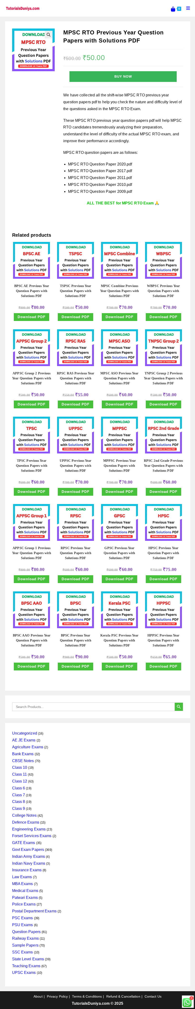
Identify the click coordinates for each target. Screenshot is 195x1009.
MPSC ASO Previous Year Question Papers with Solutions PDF (119, 378)
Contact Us (153, 996)
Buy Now (123, 76)
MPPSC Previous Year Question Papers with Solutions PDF (119, 465)
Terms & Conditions (87, 996)
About (38, 996)
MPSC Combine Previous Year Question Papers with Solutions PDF (119, 291)
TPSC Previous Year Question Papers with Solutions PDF (31, 465)
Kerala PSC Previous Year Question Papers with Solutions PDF (119, 640)
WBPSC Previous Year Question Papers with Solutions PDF (163, 291)
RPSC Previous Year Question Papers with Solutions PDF (75, 553)
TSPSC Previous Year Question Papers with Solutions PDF (75, 291)
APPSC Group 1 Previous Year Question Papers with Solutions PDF (31, 553)
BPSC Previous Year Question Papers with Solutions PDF (75, 640)
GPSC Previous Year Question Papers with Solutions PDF (119, 553)
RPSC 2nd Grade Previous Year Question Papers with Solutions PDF (163, 465)
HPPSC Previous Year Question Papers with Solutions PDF (163, 640)
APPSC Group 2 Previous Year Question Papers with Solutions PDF (31, 378)
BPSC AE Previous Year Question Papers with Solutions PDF (31, 291)
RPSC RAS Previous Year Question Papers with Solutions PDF (75, 378)
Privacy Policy (57, 996)
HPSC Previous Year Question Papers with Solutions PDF (163, 553)
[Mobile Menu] (186, 8)
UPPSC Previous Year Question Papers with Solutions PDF (76, 465)
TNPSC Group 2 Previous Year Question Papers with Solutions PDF (163, 378)
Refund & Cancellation (123, 996)
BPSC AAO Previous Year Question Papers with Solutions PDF (31, 640)
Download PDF (31, 317)
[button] (48, 34)
